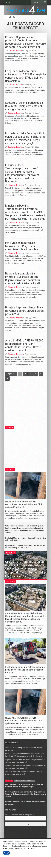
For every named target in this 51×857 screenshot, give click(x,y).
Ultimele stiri (20, 780)
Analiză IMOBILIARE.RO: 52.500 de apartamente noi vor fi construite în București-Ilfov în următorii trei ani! (24, 345)
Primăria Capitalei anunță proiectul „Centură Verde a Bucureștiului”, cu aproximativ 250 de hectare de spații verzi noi (25, 42)
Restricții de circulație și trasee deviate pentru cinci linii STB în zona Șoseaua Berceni (25, 670)
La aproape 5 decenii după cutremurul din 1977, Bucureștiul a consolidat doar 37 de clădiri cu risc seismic (25, 76)
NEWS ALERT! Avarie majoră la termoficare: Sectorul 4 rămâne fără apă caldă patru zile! (23, 504)
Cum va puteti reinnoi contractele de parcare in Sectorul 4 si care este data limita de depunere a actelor (25, 794)
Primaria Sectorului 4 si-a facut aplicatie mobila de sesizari (25, 803)
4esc (7, 754)
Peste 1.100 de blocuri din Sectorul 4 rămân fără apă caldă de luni (25, 539)
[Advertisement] (25, 405)
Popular (9, 780)
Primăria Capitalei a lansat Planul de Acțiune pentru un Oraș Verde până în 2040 (24, 311)
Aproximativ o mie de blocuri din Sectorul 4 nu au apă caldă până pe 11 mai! (25, 546)
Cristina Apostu (15, 50)
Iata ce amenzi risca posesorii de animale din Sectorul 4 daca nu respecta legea (24, 785)
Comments (30, 780)
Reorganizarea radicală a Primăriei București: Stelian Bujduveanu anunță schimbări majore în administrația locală (22, 278)
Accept (6, 853)
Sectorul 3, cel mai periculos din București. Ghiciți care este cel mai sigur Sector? (24, 106)
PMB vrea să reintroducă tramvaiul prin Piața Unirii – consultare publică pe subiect (22, 246)
